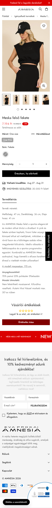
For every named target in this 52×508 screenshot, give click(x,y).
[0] (46, 9)
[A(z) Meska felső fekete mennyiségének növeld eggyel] (46, 164)
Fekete (5, 154)
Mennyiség (7, 164)
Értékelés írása (26, 322)
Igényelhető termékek (24, 16)
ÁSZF (29, 413)
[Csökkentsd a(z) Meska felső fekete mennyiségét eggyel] (19, 164)
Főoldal (5, 16)
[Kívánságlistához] (43, 26)
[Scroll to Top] (47, 493)
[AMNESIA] (26, 9)
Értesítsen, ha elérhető (26, 173)
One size (7, 140)
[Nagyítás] (43, 85)
